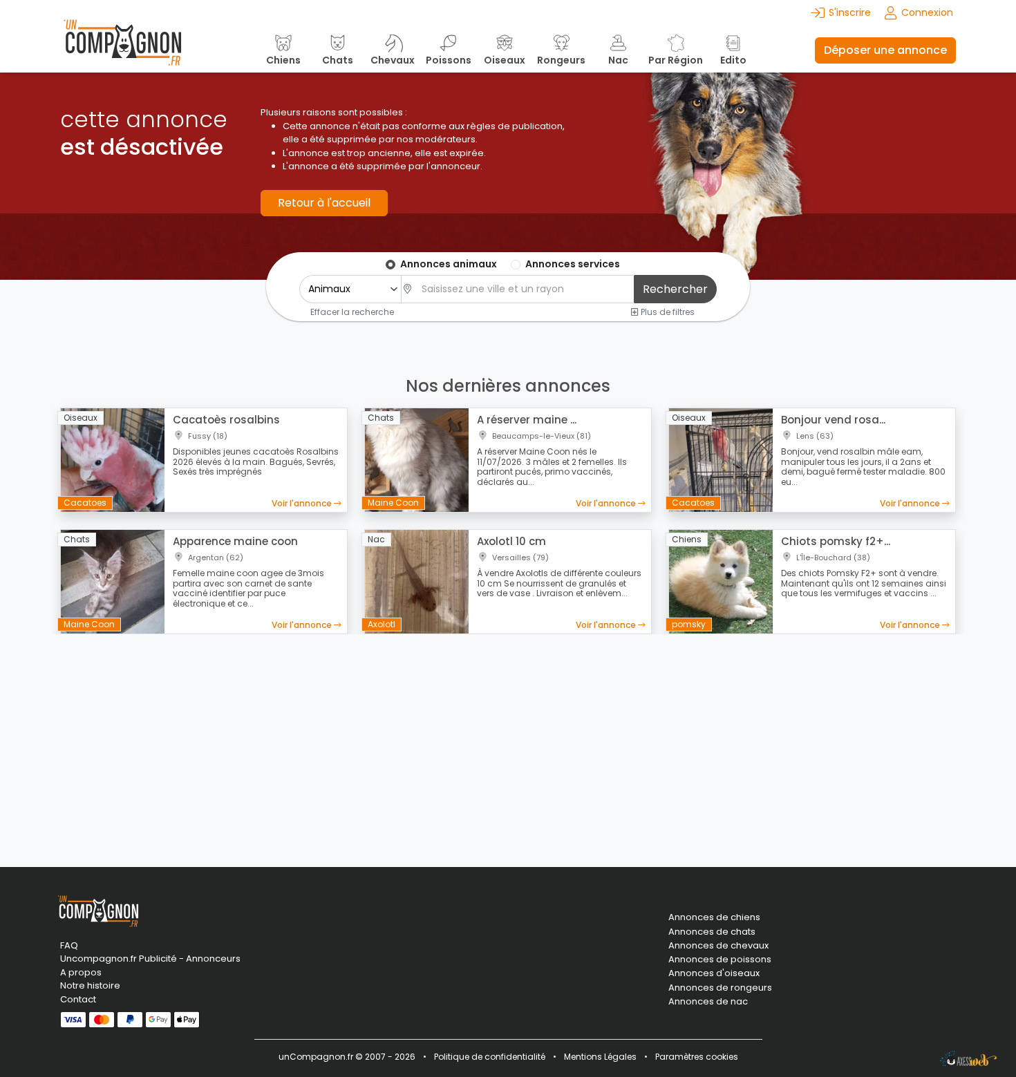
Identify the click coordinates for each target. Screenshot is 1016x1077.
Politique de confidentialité (489, 1056)
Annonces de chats (711, 931)
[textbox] (524, 289)
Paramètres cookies (696, 1056)
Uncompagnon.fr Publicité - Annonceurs (150, 958)
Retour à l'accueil (324, 203)
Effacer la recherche (352, 311)
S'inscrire (850, 12)
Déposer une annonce (885, 50)
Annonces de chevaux (718, 945)
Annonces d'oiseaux (714, 973)
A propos (81, 972)
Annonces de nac (708, 1001)
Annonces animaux (448, 264)
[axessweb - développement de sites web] (968, 1058)
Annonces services (572, 264)
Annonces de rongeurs (720, 987)
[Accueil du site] (122, 50)
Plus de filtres (667, 311)
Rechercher (675, 289)
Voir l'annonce (303, 503)
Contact (78, 999)
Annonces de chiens (714, 917)
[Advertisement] (508, 742)
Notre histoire (90, 985)
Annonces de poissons (719, 959)
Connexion (927, 12)
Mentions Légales (600, 1056)
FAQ (69, 945)
